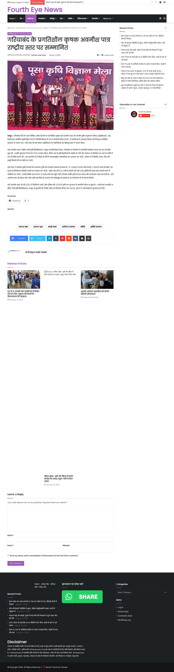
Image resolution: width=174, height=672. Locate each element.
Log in (120, 607)
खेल (61, 18)
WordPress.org (124, 620)
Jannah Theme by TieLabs (56, 667)
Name (10, 535)
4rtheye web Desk (38, 55)
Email (10, 545)
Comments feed (125, 616)
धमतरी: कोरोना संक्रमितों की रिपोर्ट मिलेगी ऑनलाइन (95, 292)
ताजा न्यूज (39, 226)
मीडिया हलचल (81, 18)
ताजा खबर (24, 226)
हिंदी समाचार (97, 226)
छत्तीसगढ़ (30, 18)
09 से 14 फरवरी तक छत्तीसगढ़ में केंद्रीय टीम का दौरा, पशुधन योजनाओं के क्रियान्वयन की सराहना (23, 294)
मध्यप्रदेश (41, 18)
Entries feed (123, 611)
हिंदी (83, 226)
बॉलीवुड (52, 18)
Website (66, 545)
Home (12, 18)
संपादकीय (95, 18)
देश (21, 18)
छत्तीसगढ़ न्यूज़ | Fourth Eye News (29, 28)
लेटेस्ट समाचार (69, 226)
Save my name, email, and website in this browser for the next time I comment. (44, 555)
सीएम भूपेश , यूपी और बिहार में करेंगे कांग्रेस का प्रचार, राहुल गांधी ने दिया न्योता (58, 479)
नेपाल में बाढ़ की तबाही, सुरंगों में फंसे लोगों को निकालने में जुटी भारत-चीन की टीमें (72, 2)
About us (107, 18)
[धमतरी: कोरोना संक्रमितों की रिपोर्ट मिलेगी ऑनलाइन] (97, 279)
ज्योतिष (70, 18)
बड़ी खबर (53, 226)
